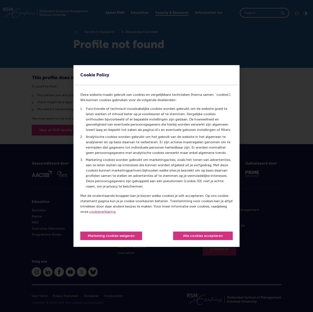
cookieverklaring (102, 212)
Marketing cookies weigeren (111, 236)
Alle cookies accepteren (203, 236)
